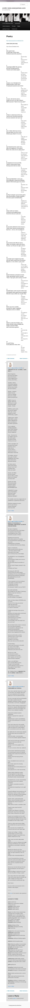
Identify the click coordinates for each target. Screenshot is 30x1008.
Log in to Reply (11, 510)
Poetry (18, 26)
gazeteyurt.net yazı (6, 28)
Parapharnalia (14, 28)
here (11, 893)
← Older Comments (10, 358)
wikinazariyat (17, 23)
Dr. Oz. (9, 368)
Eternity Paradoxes (6, 26)
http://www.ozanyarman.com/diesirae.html (14, 40)
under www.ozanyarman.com (13, 8)
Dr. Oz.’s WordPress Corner (8, 23)
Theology (13, 26)
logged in (14, 998)
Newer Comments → (24, 358)
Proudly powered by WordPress (15, 1005)
